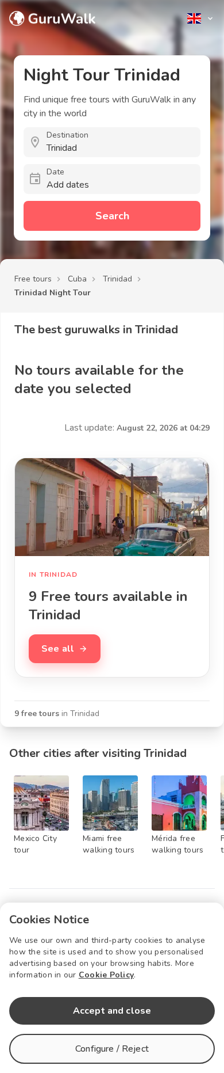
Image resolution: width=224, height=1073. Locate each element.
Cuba (77, 278)
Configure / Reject (112, 1048)
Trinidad (117, 278)
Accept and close (112, 1010)
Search (112, 216)
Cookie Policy (106, 974)
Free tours (33, 278)
